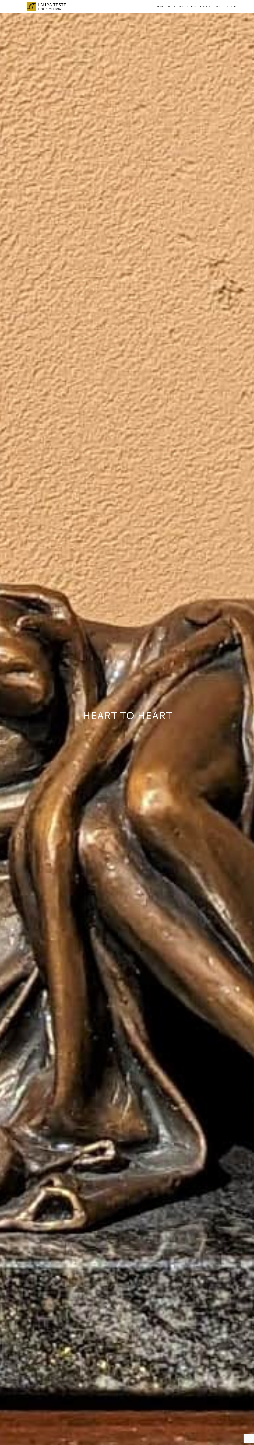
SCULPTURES (175, 6)
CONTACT (232, 6)
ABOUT (219, 6)
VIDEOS (191, 6)
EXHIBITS (205, 6)
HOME (159, 6)
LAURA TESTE (52, 5)
